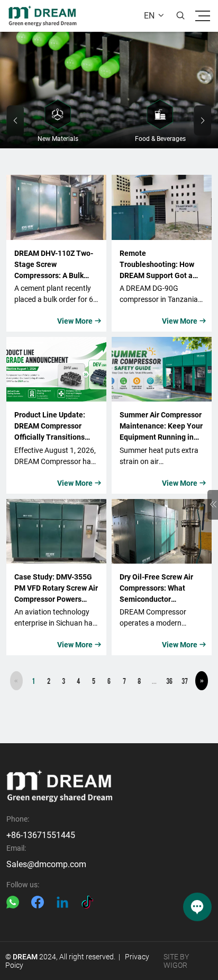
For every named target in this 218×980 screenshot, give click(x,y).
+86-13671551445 (40, 835)
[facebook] (37, 902)
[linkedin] (62, 902)
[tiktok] (87, 902)
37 (184, 680)
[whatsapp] (12, 902)
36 (169, 680)
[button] (15, 120)
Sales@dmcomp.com (46, 864)
